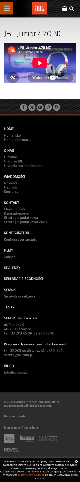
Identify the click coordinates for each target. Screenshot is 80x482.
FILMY (8, 250)
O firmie (10, 157)
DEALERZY (12, 268)
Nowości (10, 183)
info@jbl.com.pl (16, 372)
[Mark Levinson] (50, 442)
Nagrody (11, 187)
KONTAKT (11, 203)
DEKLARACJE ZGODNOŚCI (23, 279)
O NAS (9, 150)
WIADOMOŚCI (14, 176)
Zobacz (9, 257)
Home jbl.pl (13, 135)
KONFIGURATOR (16, 233)
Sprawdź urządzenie (20, 296)
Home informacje (18, 139)
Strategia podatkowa (21, 217)
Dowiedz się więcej (32, 474)
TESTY (9, 307)
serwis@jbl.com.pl (18, 355)
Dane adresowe (16, 213)
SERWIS (10, 290)
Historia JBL (13, 161)
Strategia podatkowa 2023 (25, 222)
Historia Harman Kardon (23, 166)
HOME (9, 129)
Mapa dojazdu (15, 209)
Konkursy (11, 191)
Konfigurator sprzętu (20, 239)
